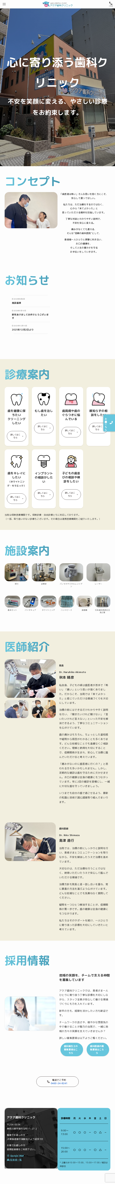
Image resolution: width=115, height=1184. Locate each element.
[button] (53, 163)
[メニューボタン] (4, 4)
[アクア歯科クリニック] (57, 4)
